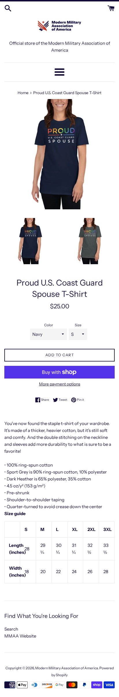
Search (11, 629)
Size (78, 325)
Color (48, 325)
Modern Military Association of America (66, 668)
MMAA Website (20, 636)
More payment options (59, 383)
